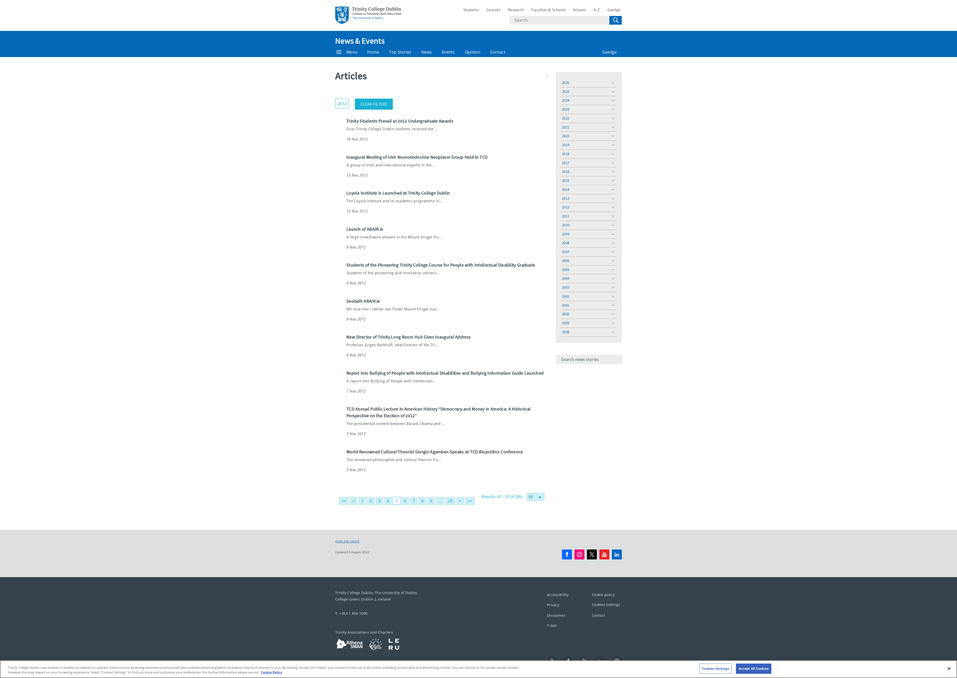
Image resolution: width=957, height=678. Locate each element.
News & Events (360, 41)
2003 (565, 287)
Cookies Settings (606, 604)
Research (516, 9)
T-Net (552, 625)
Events (448, 52)
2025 (565, 91)
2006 (565, 260)
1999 (565, 323)
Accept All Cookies (754, 668)
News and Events (347, 541)
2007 (565, 251)
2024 (565, 100)
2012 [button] (343, 102)
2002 (565, 296)
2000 (565, 314)
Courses (493, 9)
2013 (565, 198)
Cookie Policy (271, 672)
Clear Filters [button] (376, 103)
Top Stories (400, 52)
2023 (565, 109)
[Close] (949, 668)
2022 (565, 118)
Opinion (472, 52)
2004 (565, 278)
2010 (565, 225)
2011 (565, 216)
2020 (565, 136)
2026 (565, 82)
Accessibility (557, 594)
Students (471, 9)
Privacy (553, 605)
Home (373, 52)
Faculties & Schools (548, 9)
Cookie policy (603, 594)
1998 (565, 332)
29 (450, 501)
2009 (565, 234)
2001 (565, 305)
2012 (565, 207)
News (426, 52)
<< (344, 501)
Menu (351, 52)
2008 (565, 242)
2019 (565, 144)
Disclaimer (556, 615)
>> (470, 501)
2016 (565, 171)
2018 (565, 153)
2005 (565, 269)
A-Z (597, 9)
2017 (565, 162)
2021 (565, 127)
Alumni (579, 9)
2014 (565, 189)
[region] (478, 669)
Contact (497, 52)
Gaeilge (614, 9)
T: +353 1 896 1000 (351, 613)
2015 (565, 180)
